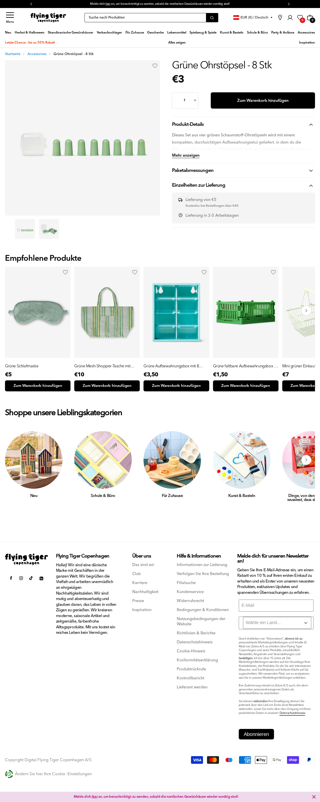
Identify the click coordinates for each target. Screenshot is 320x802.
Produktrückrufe (191, 669)
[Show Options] (305, 622)
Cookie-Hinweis (191, 651)
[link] (280, 18)
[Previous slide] (14, 311)
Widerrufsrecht (190, 601)
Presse (138, 601)
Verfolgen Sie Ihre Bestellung (203, 574)
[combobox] (277, 623)
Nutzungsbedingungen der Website (201, 621)
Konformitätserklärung (197, 660)
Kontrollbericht (190, 678)
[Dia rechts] (306, 460)
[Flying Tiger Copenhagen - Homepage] (48, 18)
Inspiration (142, 610)
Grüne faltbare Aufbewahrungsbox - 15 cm (244, 366)
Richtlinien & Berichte (196, 633)
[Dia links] (14, 460)
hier (108, 4)
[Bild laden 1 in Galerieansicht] (25, 229)
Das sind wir (143, 565)
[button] (10, 17)
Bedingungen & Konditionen (203, 610)
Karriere (139, 583)
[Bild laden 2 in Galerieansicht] (49, 229)
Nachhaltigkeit (145, 592)
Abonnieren (256, 734)
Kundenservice (190, 592)
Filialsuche (186, 583)
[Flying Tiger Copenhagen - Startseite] (26, 559)
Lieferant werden (192, 687)
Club (136, 574)
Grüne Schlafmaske (21, 366)
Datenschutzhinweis (194, 642)
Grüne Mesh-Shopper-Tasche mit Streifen (102, 366)
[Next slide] (306, 311)
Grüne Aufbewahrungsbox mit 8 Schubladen (171, 366)
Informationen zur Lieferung (202, 565)
